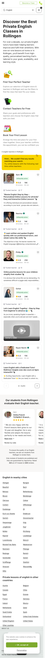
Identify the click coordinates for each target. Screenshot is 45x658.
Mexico (25, 603)
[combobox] (18, 10)
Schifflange (7, 562)
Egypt (5, 594)
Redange (6, 553)
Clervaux (6, 500)
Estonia (25, 594)
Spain (25, 612)
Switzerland (7, 616)
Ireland (5, 603)
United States (28, 621)
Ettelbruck (26, 514)
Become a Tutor (28, 3)
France (5, 599)
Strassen (6, 567)
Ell (24, 509)
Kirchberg (26, 531)
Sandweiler (7, 558)
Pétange (26, 549)
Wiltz (4, 571)
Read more (8, 438)
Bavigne (26, 483)
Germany (26, 599)
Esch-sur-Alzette (9, 514)
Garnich (5, 518)
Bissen (5, 496)
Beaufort (6, 487)
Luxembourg (7, 540)
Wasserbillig (27, 567)
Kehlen (5, 531)
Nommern (6, 549)
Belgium (26, 585)
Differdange (27, 505)
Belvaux (5, 491)
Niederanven (27, 544)
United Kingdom (8, 621)
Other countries (8, 625)
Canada (5, 590)
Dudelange (6, 509)
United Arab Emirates (30, 616)
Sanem (25, 558)
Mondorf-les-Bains (9, 544)
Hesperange (7, 522)
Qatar (25, 608)
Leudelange (27, 536)
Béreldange (27, 496)
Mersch (26, 540)
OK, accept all (22, 645)
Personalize (22, 650)
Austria (5, 585)
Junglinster (7, 527)
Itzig (24, 522)
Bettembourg (27, 491)
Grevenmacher (28, 518)
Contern (5, 505)
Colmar (25, 500)
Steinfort (26, 562)
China (25, 590)
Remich (25, 553)
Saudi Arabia (7, 612)
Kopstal (5, 536)
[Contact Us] (40, 3)
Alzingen (6, 483)
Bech (25, 487)
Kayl (24, 527)
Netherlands (7, 608)
